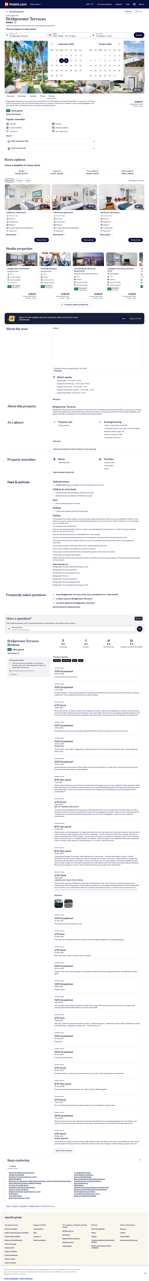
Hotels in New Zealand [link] (12, 1236)
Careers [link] (122, 1232)
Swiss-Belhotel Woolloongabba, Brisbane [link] (25, 1183)
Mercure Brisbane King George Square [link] (89, 1179)
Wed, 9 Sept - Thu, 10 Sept (64, 36)
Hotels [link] (8, 1206)
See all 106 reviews (13, 114)
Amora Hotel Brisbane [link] (82, 1177)
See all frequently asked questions (66, 607)
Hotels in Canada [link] (10, 1244)
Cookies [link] (94, 1236)
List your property (104, 4)
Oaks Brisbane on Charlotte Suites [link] (87, 1181)
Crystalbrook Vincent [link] (82, 1173)
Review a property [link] (40, 1240)
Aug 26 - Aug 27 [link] (21, 173)
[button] (56, 55)
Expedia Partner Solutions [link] (71, 1238)
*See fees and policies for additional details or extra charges (73, 449)
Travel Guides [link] (124, 1236)
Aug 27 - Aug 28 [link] (57, 173)
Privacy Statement (11, 1278)
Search (139, 35)
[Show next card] (143, 276)
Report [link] (14, 674)
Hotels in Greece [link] (10, 1262)
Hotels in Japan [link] (10, 1259)
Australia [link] (15, 1206)
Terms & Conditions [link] (98, 1229)
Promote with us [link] (68, 1242)
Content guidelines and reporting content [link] (102, 1241)
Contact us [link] (37, 1236)
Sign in (141, 4)
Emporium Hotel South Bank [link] (85, 1196)
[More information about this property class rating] (15, 22)
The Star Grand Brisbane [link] (19, 1185)
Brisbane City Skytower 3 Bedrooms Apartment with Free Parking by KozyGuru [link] (40, 1181)
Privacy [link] (93, 1232)
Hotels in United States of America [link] (17, 1232)
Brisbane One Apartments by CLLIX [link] (23, 1177)
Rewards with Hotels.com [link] (128, 1240)
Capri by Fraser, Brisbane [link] (18, 1189)
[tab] (12, 1166)
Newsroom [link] (66, 1235)
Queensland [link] (23, 1206)
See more (56, 399)
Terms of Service (26, 1278)
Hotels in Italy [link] (9, 1247)
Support (118, 4)
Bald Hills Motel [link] (15, 1179)
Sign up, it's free (135, 318)
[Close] (145, 1273)
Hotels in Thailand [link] (11, 1251)
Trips (128, 4)
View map (58, 370)
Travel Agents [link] (67, 1246)
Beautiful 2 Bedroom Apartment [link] (21, 1173)
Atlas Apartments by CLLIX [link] (19, 1198)
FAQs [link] (35, 1232)
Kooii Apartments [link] (81, 1183)
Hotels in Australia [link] (11, 1229)
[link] (138, 11)
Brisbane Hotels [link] (34, 1206)
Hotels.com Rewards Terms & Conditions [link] (101, 1246)
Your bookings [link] (38, 1229)
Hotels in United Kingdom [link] (13, 1240)
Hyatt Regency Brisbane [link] (83, 1175)
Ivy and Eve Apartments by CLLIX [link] (86, 1194)
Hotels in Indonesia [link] (11, 1255)
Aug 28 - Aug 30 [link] (92, 173)
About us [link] (123, 1229)
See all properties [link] (17, 11)
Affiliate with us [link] (67, 1231)
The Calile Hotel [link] (15, 1196)
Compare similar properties (76, 304)
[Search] (139, 629)
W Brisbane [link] (13, 1194)
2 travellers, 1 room (104, 36)
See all (8, 136)
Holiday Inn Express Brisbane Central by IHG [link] (91, 1187)
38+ (139, 90)
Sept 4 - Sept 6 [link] (128, 173)
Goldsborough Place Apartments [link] (22, 1187)
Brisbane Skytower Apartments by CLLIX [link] (25, 1192)
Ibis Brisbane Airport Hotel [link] (84, 1192)
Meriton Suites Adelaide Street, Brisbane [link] (90, 1189)
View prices (42, 240)
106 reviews (12, 653)
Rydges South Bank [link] (16, 1175)
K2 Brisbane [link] (78, 1185)
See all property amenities (63, 472)
